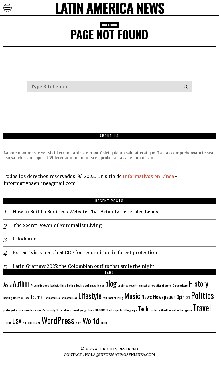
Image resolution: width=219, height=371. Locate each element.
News (146, 296)
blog (111, 283)
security (50, 310)
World (91, 320)
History (198, 283)
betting (71, 285)
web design (34, 322)
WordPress (58, 320)
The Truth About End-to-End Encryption (170, 310)
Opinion (183, 297)
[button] (185, 86)
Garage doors (180, 285)
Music (132, 295)
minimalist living (113, 297)
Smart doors (63, 310)
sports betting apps (126, 310)
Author (21, 283)
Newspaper (164, 296)
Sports (110, 310)
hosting (7, 297)
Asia (7, 284)
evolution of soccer (161, 285)
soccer (100, 309)
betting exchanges (86, 285)
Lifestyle (90, 295)
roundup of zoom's (34, 310)
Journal (37, 297)
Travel (202, 308)
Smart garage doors (83, 310)
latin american (69, 297)
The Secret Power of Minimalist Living (57, 225)
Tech (143, 308)
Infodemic (24, 239)
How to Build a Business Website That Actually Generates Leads (85, 211)
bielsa (100, 285)
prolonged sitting (13, 310)
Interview (18, 297)
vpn (25, 322)
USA (17, 321)
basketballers (58, 285)
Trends (7, 322)
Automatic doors (40, 285)
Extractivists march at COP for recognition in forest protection (85, 252)
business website (127, 285)
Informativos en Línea (149, 176)
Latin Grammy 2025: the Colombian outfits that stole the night (83, 266)
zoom (104, 322)
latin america (52, 297)
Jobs (27, 297)
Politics (202, 295)
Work (78, 322)
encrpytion (144, 285)
